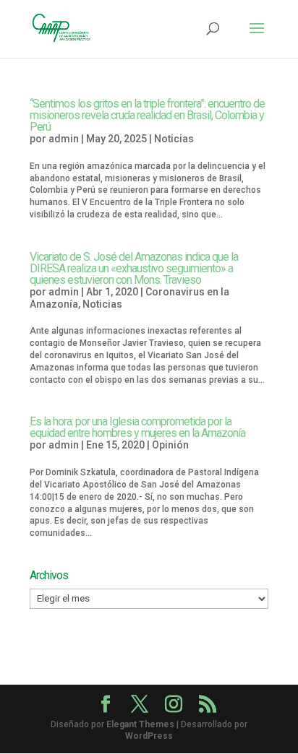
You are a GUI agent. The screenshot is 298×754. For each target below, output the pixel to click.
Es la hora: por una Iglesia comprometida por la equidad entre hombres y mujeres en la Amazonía (137, 427)
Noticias (174, 138)
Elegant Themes (140, 724)
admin (63, 138)
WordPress (149, 736)
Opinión (170, 445)
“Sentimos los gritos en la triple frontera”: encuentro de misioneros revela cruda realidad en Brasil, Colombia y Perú (147, 115)
